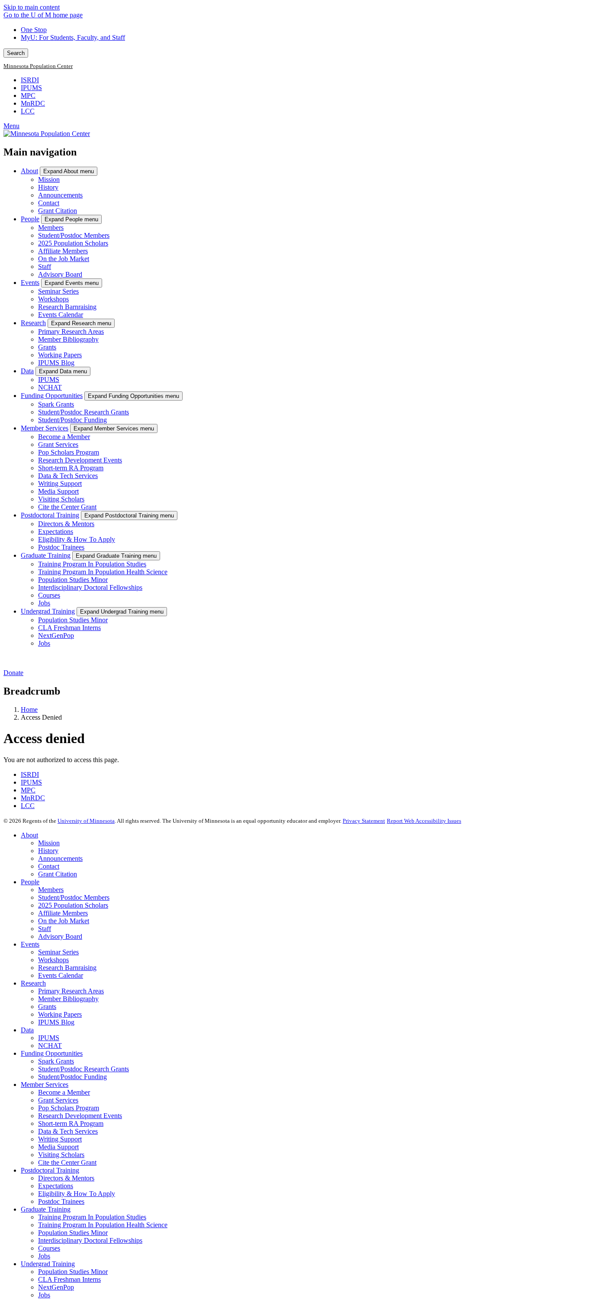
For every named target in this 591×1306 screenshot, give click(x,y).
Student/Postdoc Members (73, 235)
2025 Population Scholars (73, 243)
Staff (44, 266)
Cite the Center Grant (67, 507)
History (48, 187)
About (29, 171)
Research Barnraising (67, 306)
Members (51, 227)
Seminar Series (58, 291)
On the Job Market (63, 258)
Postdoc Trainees (61, 547)
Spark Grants (56, 404)
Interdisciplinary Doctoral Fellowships (90, 587)
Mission (49, 179)
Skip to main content (31, 7)
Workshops (53, 299)
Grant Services (58, 444)
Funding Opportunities (52, 395)
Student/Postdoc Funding (72, 419)
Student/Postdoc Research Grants (83, 412)
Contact (48, 203)
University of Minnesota (86, 821)
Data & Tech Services (68, 475)
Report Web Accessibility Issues (424, 821)
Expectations (55, 531)
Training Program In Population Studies (92, 564)
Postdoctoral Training (50, 515)
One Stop (34, 29)
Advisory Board (60, 274)
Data (27, 371)
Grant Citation (57, 210)
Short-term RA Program (70, 468)
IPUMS (31, 87)
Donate (13, 672)
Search (16, 53)
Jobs (44, 603)
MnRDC (33, 103)
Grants (47, 347)
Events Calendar (60, 314)
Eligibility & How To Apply (76, 539)
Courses (49, 595)
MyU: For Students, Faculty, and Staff (73, 37)
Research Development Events (80, 460)
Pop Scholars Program (68, 452)
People (30, 219)
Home (29, 709)
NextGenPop (56, 635)
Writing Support (60, 483)
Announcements (60, 195)
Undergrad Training (48, 611)
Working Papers (60, 355)
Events (30, 282)
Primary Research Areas (71, 331)
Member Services (44, 428)
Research (33, 322)
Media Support (58, 491)
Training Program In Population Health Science (102, 571)
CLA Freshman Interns (69, 627)
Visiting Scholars (61, 499)
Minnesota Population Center (38, 66)
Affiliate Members (63, 251)
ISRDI (30, 80)
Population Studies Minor (73, 579)
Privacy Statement (364, 821)
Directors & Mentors (66, 523)
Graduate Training (46, 555)
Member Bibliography (68, 339)
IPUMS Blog (56, 362)
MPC (28, 95)
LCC (28, 111)
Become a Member (64, 436)
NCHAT (50, 387)
